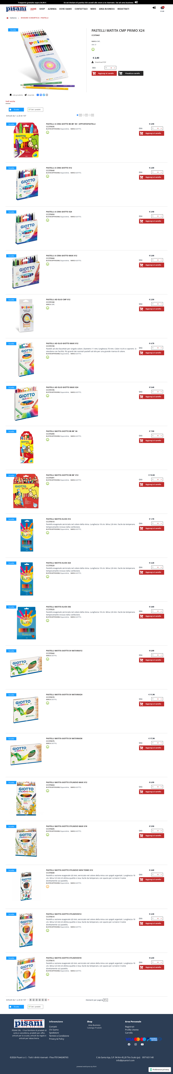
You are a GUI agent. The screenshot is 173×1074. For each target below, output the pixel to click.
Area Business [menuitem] (107, 9)
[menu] (78, 9)
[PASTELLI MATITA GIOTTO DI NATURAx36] (26, 754)
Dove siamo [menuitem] (65, 9)
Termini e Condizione (59, 1035)
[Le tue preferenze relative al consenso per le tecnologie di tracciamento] (160, 1069)
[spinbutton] (107, 67)
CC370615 (50, 960)
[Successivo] (48, 1000)
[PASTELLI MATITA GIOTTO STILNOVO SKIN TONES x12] (26, 886)
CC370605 (50, 829)
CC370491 (50, 477)
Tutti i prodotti (35, 109)
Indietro (12, 18)
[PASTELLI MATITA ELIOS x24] (26, 578)
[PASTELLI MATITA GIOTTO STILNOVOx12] (26, 930)
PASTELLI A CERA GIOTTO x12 (59, 168)
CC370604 (50, 785)
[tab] (12, 102)
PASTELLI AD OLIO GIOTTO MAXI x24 (62, 387)
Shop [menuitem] (42, 9)
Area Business (94, 1025)
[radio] (77, 115)
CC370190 (50, 346)
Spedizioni (54, 1032)
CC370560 (50, 653)
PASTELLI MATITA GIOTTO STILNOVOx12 (63, 914)
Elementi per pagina (94, 1000)
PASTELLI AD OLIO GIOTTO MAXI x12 (62, 343)
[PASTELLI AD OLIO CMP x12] (26, 315)
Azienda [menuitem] (52, 9)
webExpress (87, 1066)
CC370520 (50, 565)
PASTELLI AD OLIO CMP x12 (58, 299)
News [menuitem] (93, 9)
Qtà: (94, 67)
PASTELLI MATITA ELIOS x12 (58, 519)
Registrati (129, 1026)
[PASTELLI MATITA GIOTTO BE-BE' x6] (26, 447)
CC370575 (50, 741)
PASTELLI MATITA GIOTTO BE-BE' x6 (61, 431)
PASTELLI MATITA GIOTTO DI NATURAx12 (64, 650)
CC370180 (50, 302)
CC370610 (50, 916)
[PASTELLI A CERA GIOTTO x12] (26, 183)
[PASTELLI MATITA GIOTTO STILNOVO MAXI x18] (26, 842)
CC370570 (50, 697)
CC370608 (50, 873)
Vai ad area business (124, 2)
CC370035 (50, 126)
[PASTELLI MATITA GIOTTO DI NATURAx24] (26, 710)
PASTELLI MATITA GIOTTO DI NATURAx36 (64, 738)
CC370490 (50, 434)
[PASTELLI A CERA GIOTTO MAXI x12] (26, 271)
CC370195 (50, 390)
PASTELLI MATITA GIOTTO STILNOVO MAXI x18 (66, 826)
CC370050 (50, 214)
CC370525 (50, 609)
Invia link (30, 95)
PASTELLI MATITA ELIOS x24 (58, 563)
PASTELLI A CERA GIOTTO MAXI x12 (61, 255)
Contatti (53, 1026)
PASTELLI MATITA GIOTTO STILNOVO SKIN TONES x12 (69, 870)
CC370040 (50, 170)
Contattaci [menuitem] (81, 9)
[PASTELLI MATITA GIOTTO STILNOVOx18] (26, 974)
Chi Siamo (54, 1029)
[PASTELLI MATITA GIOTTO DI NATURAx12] (26, 666)
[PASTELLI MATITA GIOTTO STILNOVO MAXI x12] (26, 798)
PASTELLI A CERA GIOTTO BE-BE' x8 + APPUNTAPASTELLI (71, 124)
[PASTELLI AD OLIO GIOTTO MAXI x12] (26, 359)
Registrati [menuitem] (123, 9)
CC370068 (50, 258)
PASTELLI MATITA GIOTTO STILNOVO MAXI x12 (66, 782)
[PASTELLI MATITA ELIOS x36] (26, 622)
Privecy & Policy (56, 1038)
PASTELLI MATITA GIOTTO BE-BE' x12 (62, 475)
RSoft (95, 1066)
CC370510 (50, 521)
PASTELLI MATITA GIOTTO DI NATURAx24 (64, 694)
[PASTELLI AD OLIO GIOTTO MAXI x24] (26, 403)
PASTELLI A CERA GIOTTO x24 (59, 211)
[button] (111, 67)
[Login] (154, 7)
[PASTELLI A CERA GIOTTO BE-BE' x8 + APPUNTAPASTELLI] (26, 140)
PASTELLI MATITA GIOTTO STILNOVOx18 (63, 958)
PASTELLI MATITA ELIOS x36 (58, 607)
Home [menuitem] (33, 9)
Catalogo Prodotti (94, 1028)
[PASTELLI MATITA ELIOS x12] (26, 535)
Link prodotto (17, 95)
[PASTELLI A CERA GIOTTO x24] (26, 227)
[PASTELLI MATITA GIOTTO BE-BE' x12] (26, 491)
